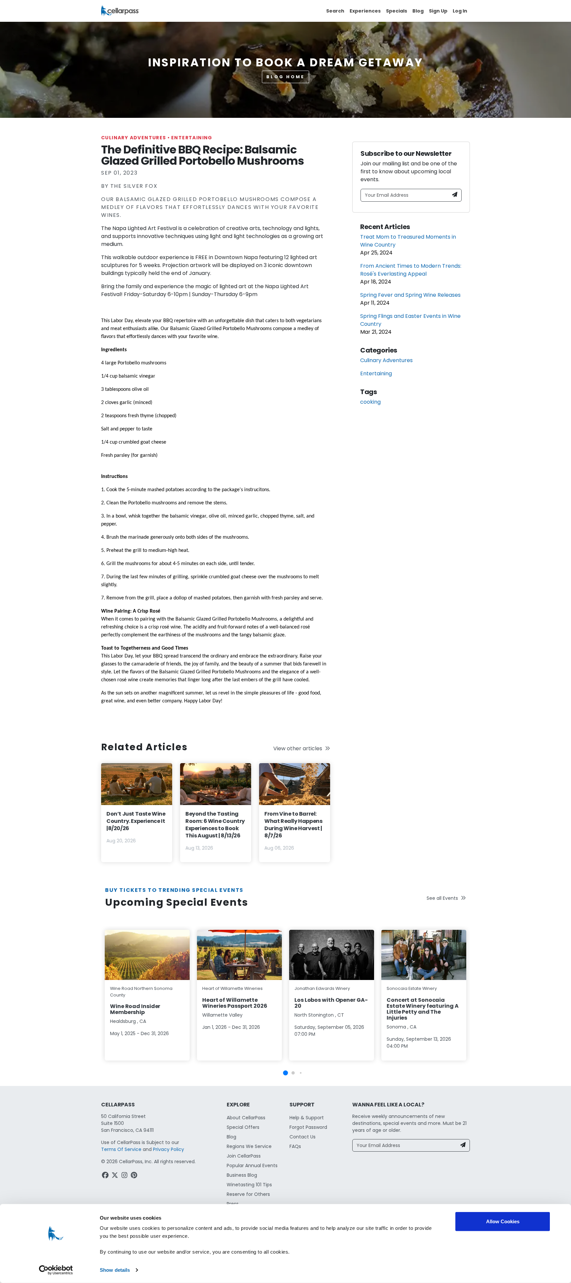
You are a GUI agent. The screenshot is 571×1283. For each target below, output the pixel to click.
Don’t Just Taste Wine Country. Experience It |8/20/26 (136, 821)
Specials (396, 11)
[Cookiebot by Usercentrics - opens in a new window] (56, 1270)
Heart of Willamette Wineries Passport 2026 (234, 1003)
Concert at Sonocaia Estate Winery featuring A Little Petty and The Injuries (423, 1009)
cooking (370, 402)
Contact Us (302, 1136)
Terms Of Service (121, 1149)
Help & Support (306, 1117)
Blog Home (285, 77)
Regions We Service (249, 1146)
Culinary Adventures (135, 137)
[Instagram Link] (125, 1176)
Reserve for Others (248, 1194)
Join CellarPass (244, 1156)
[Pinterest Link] (134, 1176)
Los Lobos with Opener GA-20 (331, 1003)
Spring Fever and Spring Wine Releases (410, 295)
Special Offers (243, 1127)
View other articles (297, 748)
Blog (418, 11)
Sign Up (438, 11)
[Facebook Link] (106, 1176)
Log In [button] (460, 11)
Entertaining (191, 137)
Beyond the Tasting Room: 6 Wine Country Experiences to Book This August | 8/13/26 (215, 824)
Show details (115, 1270)
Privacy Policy (168, 1149)
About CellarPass (246, 1117)
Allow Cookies (502, 1221)
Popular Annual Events (252, 1165)
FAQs (295, 1146)
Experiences (365, 11)
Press (233, 1203)
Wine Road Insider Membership (135, 1009)
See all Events (442, 898)
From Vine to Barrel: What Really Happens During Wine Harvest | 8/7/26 (293, 824)
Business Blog (242, 1175)
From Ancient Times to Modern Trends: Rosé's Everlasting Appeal (410, 270)
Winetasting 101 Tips (249, 1184)
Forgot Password (308, 1127)
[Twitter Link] (115, 1176)
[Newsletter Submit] (454, 195)
